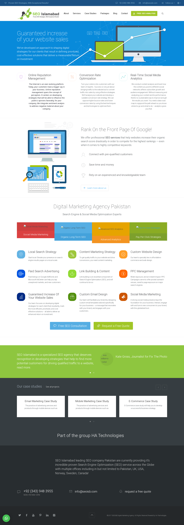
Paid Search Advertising (43, 271)
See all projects (52, 387)
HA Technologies (160, 515)
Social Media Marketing (146, 294)
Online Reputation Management (39, 76)
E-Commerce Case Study (143, 401)
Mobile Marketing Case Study (92, 401)
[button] (6, 518)
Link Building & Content (94, 271)
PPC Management (142, 271)
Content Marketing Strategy (97, 252)
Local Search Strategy (42, 252)
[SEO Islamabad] (38, 13)
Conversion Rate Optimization (90, 76)
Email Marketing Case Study (41, 401)
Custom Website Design (146, 252)
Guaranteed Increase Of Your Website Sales (43, 296)
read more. (24, 367)
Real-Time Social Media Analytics (146, 76)
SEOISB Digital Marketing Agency (123, 515)
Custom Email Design (93, 294)
